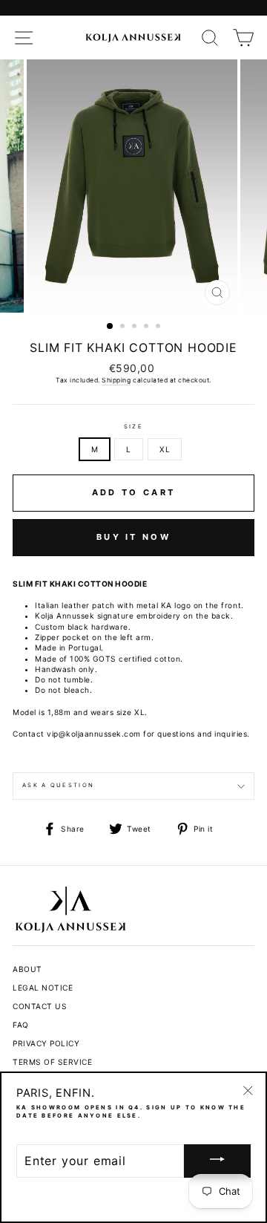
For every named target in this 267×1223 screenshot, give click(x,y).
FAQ (21, 1024)
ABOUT (27, 969)
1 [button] (110, 326)
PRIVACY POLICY (46, 1043)
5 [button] (159, 327)
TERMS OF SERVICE (52, 1061)
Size (133, 426)
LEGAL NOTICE (43, 987)
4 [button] (147, 327)
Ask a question (58, 785)
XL (164, 449)
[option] (133, 186)
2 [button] (124, 327)
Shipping (116, 380)
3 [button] (135, 327)
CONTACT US (40, 1006)
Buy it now (133, 537)
